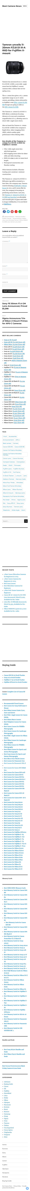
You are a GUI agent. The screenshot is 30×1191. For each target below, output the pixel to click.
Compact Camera (9, 462)
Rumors (6, 1111)
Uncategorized (9, 1128)
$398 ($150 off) (18, 358)
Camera (15, 443)
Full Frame (16, 472)
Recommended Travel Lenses (14, 703)
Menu (25, 6)
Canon (6, 1086)
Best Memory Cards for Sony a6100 (16, 945)
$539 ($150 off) (19, 420)
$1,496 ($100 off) (18, 411)
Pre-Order (6, 500)
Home (4, 1144)
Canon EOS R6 (19, 447)
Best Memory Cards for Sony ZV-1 (15, 968)
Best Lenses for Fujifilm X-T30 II (15, 843)
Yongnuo (7, 1134)
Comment (6, 241)
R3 (14, 777)
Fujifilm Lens (7, 469)
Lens (6, 220)
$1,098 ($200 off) (19, 353)
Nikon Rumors (17, 489)
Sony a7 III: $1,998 (10, 340)
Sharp (6, 1116)
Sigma (6, 1118)
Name (4, 266)
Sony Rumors (7, 506)
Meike (6, 1098)
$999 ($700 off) (19, 390)
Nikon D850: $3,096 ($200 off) (14, 344)
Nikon (6, 1100)
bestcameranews (9, 216)
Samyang (7, 1114)
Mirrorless (11, 220)
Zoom (19, 222)
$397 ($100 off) (19, 422)
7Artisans (7, 1082)
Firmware (17, 465)
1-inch (5, 436)
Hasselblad (7, 1093)
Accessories (13, 436)
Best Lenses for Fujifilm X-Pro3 (14, 846)
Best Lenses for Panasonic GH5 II (15, 763)
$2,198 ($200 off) (18, 349)
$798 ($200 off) (15, 365)
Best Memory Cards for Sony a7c (15, 966)
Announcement (17, 218)
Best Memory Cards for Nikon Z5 (15, 989)
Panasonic (7, 1105)
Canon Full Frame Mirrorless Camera (12, 454)
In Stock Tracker (8, 475)
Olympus (7, 1102)
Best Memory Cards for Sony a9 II (15, 957)
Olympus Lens (20, 493)
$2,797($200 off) (18, 416)
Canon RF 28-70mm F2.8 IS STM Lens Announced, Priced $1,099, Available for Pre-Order (15, 597)
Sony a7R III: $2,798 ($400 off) (14, 342)
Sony (5, 1121)
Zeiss (5, 1137)
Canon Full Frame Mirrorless (12, 450)
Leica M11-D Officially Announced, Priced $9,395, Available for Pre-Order (15, 604)
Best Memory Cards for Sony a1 (14, 948)
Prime (14, 500)
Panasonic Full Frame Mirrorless (13, 496)
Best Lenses (7, 443)
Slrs (4, 503)
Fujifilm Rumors (18, 469)
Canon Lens (7, 458)
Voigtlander (8, 1132)
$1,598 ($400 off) (18, 347)
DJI (5, 1088)
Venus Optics (8, 1130)
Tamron (9, 218)
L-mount (19, 475)
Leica (5, 1095)
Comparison (21, 462)
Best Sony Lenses (10, 583)
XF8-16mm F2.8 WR (11, 107)
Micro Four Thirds (8, 482)
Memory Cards (21, 479)
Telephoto (6, 510)
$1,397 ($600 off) (19, 413)
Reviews (6, 1107)
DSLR (10, 465)
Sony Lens (20, 503)
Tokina (6, 1125)
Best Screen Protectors (10, 1066)
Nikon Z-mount (8, 493)
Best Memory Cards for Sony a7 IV (15, 954)
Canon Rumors (18, 458)
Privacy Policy (17, 1186)
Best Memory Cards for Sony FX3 (15, 964)
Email (4, 274)
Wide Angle (16, 510)
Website (5, 282)
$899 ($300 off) (20, 402)
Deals (5, 465)
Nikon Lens (6, 489)
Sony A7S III (11, 503)
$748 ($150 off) (18, 356)
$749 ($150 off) (20, 404)
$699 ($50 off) (17, 406)
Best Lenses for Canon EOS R (13, 768)
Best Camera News (12, 6)
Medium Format (8, 479)
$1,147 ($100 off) (19, 418)
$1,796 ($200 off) (19, 409)
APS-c (18, 440)
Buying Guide (8, 1084)
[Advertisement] (15, 27)
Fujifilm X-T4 (7, 472)
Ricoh (6, 1109)
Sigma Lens (21, 500)
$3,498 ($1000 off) (16, 351)
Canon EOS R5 (8, 447)
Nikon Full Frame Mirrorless (12, 486)
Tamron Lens (14, 222)
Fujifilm (4, 218)
